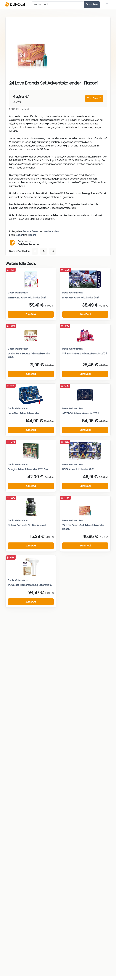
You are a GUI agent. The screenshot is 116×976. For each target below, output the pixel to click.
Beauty (27, 231)
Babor (19, 235)
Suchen (93, 4)
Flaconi (32, 235)
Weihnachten (51, 231)
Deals (35, 231)
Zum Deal (93, 98)
